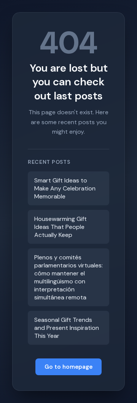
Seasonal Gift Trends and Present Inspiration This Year (66, 328)
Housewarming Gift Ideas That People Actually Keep (60, 227)
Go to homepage (68, 367)
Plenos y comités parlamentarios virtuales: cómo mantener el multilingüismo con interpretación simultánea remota (68, 277)
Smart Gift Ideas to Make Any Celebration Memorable (65, 188)
